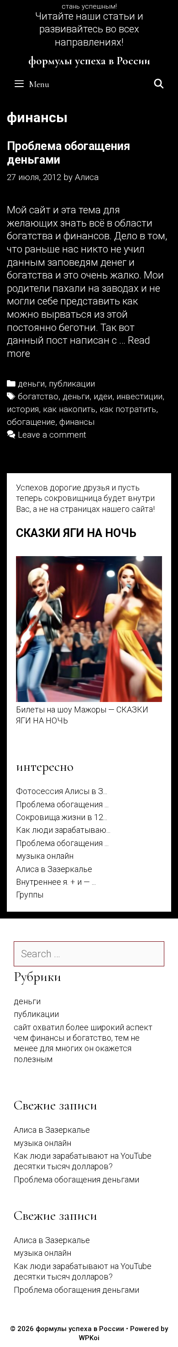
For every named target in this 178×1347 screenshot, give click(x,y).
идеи (103, 397)
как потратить (127, 409)
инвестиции (139, 397)
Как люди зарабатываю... (63, 830)
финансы (77, 422)
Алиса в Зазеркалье (54, 869)
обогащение (31, 422)
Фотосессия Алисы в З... (61, 791)
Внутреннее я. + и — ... (56, 882)
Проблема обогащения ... (62, 804)
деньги (31, 384)
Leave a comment (52, 435)
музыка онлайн (44, 856)
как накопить (69, 409)
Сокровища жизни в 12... (61, 817)
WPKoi (89, 1338)
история (23, 409)
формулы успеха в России (89, 60)
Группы (29, 894)
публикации (72, 384)
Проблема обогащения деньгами (76, 1179)
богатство (38, 397)
